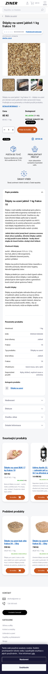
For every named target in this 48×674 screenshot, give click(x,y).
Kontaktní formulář (14, 612)
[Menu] (45, 3)
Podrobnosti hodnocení (33, 32)
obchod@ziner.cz (14, 599)
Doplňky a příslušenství (11, 637)
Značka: (7, 38)
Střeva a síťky (7, 625)
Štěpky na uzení (17, 388)
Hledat (42, 10)
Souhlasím (24, 667)
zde (33, 653)
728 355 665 (12, 604)
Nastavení (24, 659)
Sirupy (4, 641)
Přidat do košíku (25, 130)
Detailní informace (10, 106)
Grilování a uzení (8, 633)
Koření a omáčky (8, 629)
